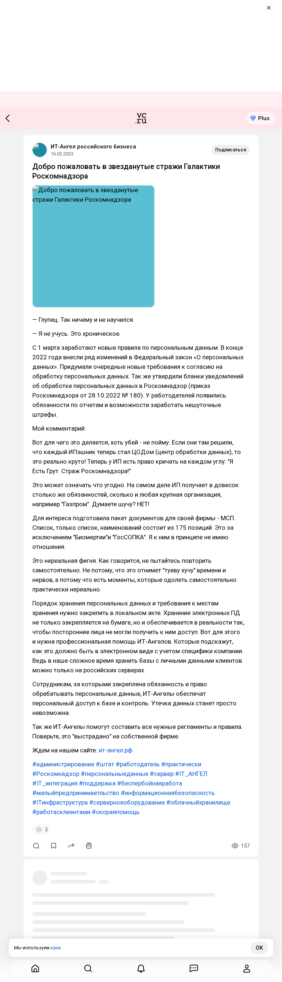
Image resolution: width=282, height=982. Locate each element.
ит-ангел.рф (115, 750)
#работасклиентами (61, 812)
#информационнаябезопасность (168, 792)
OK (259, 948)
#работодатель (138, 764)
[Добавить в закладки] (53, 846)
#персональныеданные (114, 773)
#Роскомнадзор (55, 773)
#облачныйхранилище (198, 802)
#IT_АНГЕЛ (191, 773)
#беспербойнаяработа (149, 783)
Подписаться (230, 149)
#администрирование (63, 764)
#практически (181, 764)
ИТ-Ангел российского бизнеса (93, 146)
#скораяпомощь (116, 812)
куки (56, 947)
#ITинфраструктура (60, 802)
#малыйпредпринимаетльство (75, 792)
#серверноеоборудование (127, 802)
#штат (105, 764)
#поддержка (97, 783)
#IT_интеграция (54, 783)
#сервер (162, 773)
